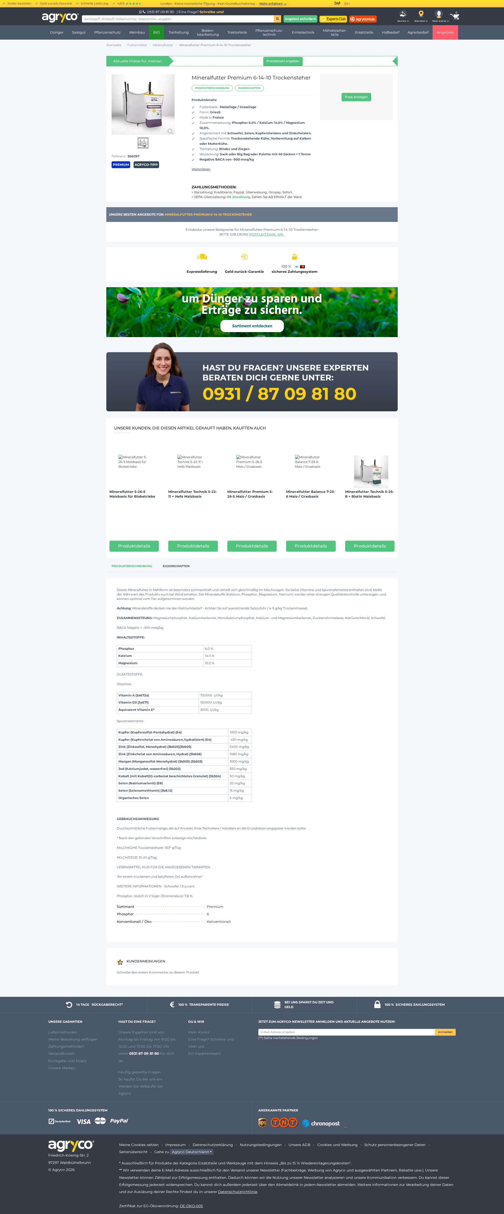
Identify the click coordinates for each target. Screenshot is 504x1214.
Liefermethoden (62, 1032)
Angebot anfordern (300, 19)
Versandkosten (61, 1053)
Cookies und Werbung (337, 1145)
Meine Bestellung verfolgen (73, 1039)
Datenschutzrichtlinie (237, 1192)
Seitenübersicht (133, 1152)
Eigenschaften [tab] (176, 566)
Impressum (175, 1145)
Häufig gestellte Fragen (139, 1072)
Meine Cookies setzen (139, 1145)
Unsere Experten (133, 1032)
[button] (403, 16)
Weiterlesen (201, 169)
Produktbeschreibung (212, 88)
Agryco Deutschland (190, 1152)
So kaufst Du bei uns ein (140, 1079)
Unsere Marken (61, 1068)
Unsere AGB (299, 1145)
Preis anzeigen (356, 97)
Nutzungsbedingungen (261, 1145)
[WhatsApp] (141, 12)
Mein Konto (198, 1032)
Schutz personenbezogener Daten (395, 1145)
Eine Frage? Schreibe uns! (211, 1039)
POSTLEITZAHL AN (266, 234)
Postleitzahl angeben (283, 61)
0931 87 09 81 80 (160, 12)
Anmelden (445, 1032)
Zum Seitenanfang (491, 1191)
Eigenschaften (249, 88)
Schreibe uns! (212, 12)
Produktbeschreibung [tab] (132, 566)
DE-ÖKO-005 (191, 1206)
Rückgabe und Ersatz (67, 1061)
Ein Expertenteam (204, 1053)
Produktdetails (134, 546)
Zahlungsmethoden (66, 1046)
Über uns (196, 1046)
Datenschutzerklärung (213, 1145)
